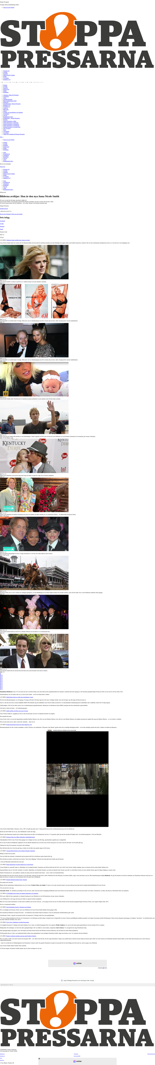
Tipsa (1, 82)
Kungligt (5, 73)
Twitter (2, 223)
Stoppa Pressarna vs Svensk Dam (11, 127)
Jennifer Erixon (4, 208)
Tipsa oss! (2, 166)
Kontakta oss (7, 82)
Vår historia (6, 131)
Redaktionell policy (38, 82)
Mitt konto (6, 109)
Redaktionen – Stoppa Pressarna (11, 118)
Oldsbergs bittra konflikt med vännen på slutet (18, 240)
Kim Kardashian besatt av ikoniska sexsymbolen (18, 907)
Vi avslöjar (6, 78)
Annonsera (14, 82)
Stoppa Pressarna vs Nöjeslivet (11, 124)
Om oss (26, 82)
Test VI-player (7, 128)
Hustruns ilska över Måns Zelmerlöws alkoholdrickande (20, 837)
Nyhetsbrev (6, 114)
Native (5, 111)
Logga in (5, 108)
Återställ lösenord (7, 99)
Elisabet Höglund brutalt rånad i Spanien (16, 879)
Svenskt (5, 72)
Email (1, 229)
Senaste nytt (6, 71)
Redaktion (21, 82)
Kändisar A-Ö (6, 79)
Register (5, 119)
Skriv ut (2, 234)
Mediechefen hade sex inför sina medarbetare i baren (19, 697)
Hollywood (6, 89)
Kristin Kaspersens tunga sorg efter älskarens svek (19, 724)
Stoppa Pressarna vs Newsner (10, 122)
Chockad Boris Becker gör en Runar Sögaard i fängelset (20, 851)
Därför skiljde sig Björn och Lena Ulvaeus (17, 711)
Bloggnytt (5, 102)
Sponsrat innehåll (77, 1055)
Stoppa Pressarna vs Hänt (9, 121)
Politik (5, 76)
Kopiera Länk (3, 232)
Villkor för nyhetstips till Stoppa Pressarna (14, 134)
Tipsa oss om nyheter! (8, 7)
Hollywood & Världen (9, 75)
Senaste (5, 85)
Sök (1, 137)
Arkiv (30, 82)
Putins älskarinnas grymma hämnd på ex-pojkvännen (19, 864)
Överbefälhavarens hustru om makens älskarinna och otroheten (22, 893)
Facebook (2, 221)
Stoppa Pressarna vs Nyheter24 (11, 125)
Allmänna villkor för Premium (11, 95)
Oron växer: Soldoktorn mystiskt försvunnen (17, 922)
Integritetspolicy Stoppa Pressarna (12, 103)
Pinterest (2, 226)
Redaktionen (2, 1053)
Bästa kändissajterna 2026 (9, 101)
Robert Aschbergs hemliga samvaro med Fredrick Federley (21, 936)
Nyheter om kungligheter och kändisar (13, 112)
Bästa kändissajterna (151, 1053)
